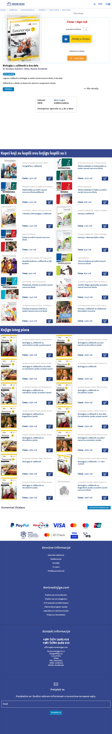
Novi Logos (54, 10)
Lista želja (79, 58)
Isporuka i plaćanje (56, 555)
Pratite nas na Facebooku (56, 595)
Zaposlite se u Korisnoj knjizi (56, 611)
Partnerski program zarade (56, 607)
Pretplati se (56, 712)
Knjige (3, 10)
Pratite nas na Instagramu (56, 599)
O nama (56, 567)
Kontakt (56, 563)
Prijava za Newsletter (56, 615)
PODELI (8, 89)
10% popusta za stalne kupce (56, 603)
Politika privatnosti (56, 571)
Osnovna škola (27, 10)
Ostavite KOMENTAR (99, 508)
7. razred (42, 10)
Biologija (66, 10)
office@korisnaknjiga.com (56, 647)
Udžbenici (13, 10)
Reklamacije (56, 559)
